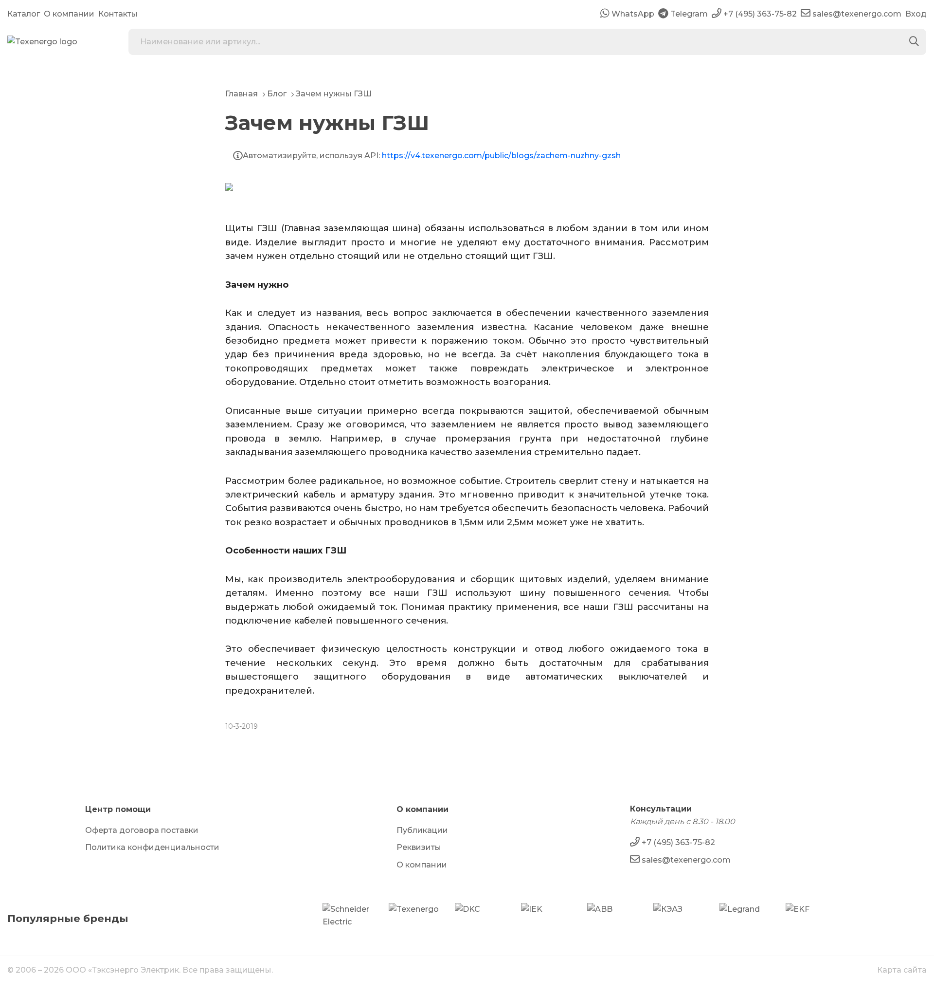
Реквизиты (418, 847)
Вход (916, 13)
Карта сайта (902, 970)
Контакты (118, 13)
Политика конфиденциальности (152, 847)
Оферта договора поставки (141, 830)
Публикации (422, 830)
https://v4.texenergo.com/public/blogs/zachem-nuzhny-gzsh (501, 155)
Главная (241, 93)
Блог (277, 93)
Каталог (23, 13)
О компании (69, 13)
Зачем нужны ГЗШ (334, 93)
